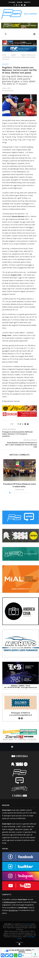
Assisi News (27, 924)
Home (4, 55)
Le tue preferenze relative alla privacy (21, 951)
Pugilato (13, 55)
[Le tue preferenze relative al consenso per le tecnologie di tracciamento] (35, 954)
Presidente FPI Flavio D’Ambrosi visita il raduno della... (19, 485)
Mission (19, 2)
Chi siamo (12, 2)
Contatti (27, 2)
